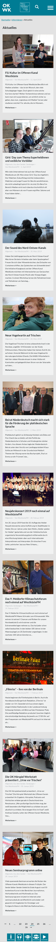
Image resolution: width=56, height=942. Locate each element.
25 (38, 924)
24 (32, 924)
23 (26, 924)
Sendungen (30, 164)
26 (44, 924)
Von (22, 80)
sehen (27, 939)
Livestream (44, 939)
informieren (17, 19)
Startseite (5, 19)
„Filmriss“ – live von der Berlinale (24, 689)
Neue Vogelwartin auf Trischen (23, 335)
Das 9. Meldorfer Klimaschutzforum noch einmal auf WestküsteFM (25, 600)
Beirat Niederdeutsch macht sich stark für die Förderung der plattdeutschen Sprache (27, 423)
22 (20, 924)
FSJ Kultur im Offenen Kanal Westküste (21, 74)
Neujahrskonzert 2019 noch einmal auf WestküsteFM (27, 512)
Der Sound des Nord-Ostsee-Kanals (25, 247)
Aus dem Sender (19, 164)
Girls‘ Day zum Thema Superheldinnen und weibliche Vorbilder (27, 159)
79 (26, 927)
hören (19, 939)
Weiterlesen (10, 108)
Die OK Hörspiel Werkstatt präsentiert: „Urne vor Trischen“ (23, 778)
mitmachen (36, 939)
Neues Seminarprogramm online (23, 870)
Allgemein (9, 80)
